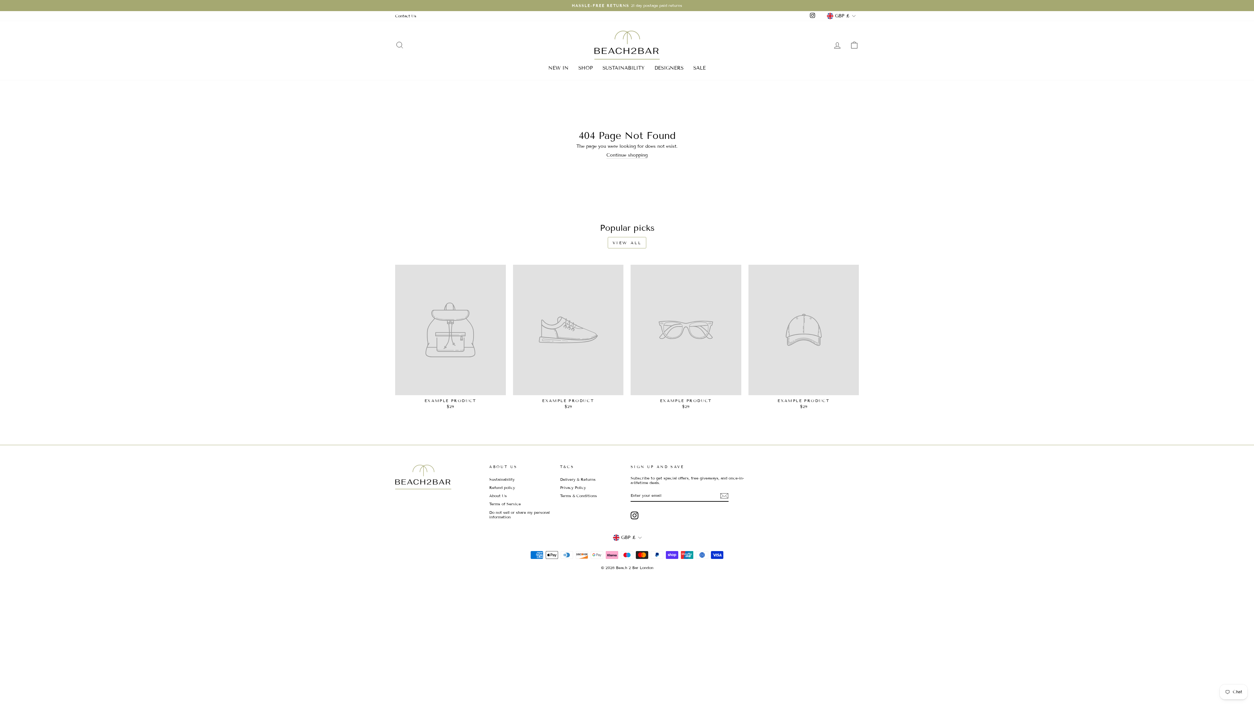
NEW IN (558, 68)
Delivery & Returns (578, 479)
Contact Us (405, 15)
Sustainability (502, 479)
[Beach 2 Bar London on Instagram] (634, 515)
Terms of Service (505, 503)
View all (627, 242)
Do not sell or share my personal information (519, 514)
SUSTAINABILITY (624, 68)
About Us (498, 495)
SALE (699, 68)
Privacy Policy (573, 487)
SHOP (585, 68)
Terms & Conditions (578, 495)
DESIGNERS (668, 68)
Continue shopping (627, 155)
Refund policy (502, 487)
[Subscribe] (724, 496)
